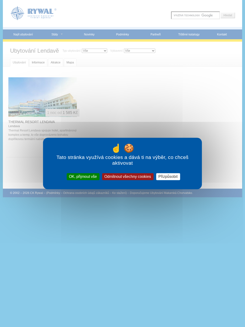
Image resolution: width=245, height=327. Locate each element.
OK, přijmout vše (83, 177)
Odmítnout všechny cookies (127, 177)
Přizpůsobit (168, 177)
